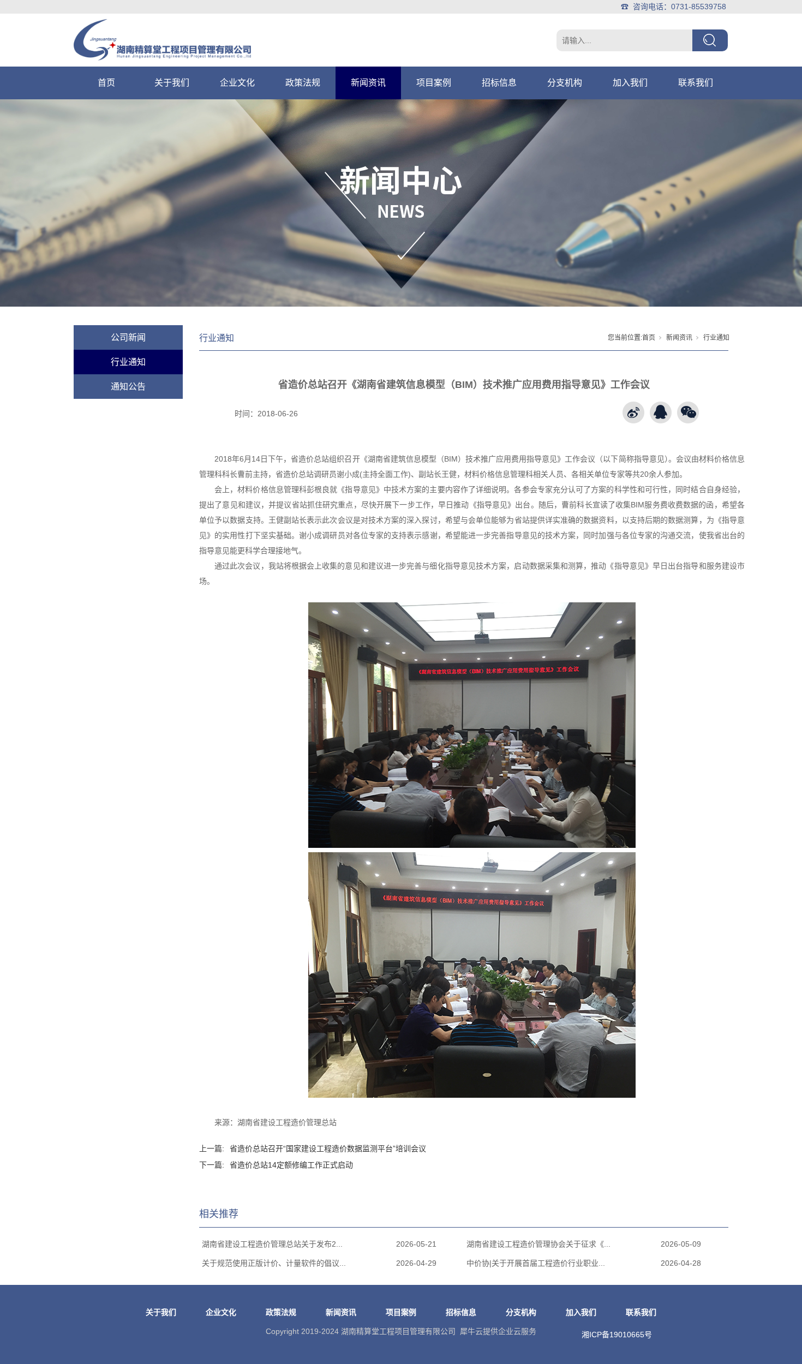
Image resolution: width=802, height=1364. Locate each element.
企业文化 (237, 82)
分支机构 (564, 82)
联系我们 (695, 82)
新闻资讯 (368, 82)
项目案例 (433, 82)
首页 (106, 82)
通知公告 (128, 386)
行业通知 (128, 362)
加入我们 (630, 82)
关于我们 (171, 82)
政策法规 (302, 82)
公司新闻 (128, 337)
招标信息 (499, 82)
